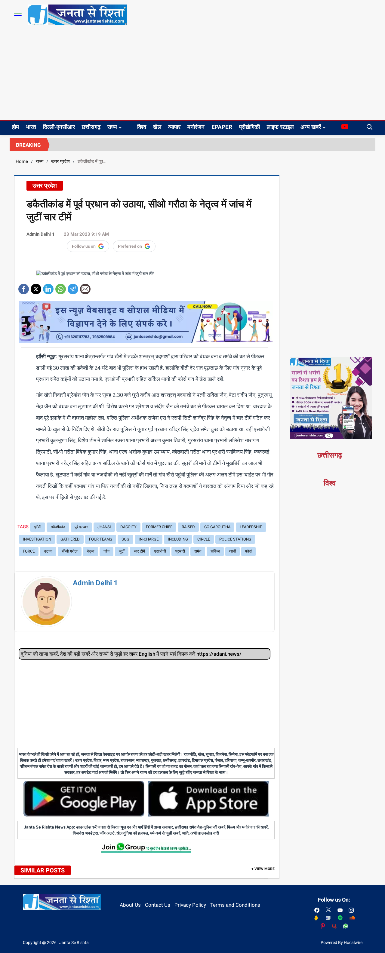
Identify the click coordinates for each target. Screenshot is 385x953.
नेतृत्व (90, 551)
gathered (70, 539)
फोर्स (248, 551)
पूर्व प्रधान (81, 527)
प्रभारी (180, 551)
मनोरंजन (196, 127)
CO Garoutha (217, 527)
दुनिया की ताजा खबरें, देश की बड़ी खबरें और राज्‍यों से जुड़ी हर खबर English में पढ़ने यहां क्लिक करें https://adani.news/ (131, 654)
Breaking (28, 145)
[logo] (77, 14)
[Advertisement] (192, 74)
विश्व (141, 127)
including (178, 539)
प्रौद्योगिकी (249, 127)
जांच (106, 551)
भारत (31, 127)
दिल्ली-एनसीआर (59, 127)
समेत (197, 551)
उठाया (48, 551)
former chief (159, 527)
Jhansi (104, 527)
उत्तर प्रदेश (60, 161)
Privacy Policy (190, 905)
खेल (157, 127)
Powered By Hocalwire (341, 942)
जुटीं (122, 551)
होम (15, 127)
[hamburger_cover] (18, 14)
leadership (251, 527)
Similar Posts (42, 870)
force (29, 551)
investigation (37, 539)
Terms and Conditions (235, 905)
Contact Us (157, 905)
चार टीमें (139, 551)
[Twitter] (36, 287)
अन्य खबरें (310, 127)
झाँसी (37, 527)
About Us (130, 905)
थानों (232, 551)
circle (203, 539)
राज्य (112, 127)
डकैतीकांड (58, 527)
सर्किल (215, 551)
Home (22, 161)
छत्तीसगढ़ (91, 127)
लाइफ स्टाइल (280, 127)
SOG (125, 539)
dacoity (128, 527)
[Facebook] (23, 287)
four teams (100, 539)
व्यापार (174, 127)
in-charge (149, 539)
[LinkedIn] (48, 287)
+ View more (263, 869)
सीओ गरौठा (70, 551)
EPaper (221, 127)
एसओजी (160, 551)
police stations (235, 539)
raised (188, 527)
